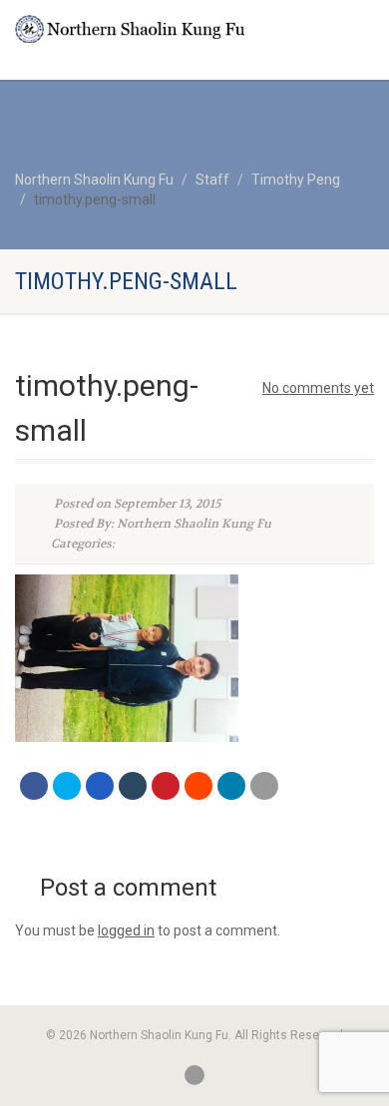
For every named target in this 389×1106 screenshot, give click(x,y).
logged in (126, 930)
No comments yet (318, 388)
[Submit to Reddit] (198, 786)
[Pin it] (166, 786)
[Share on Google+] (100, 786)
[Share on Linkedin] (231, 786)
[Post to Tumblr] (133, 786)
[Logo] (129, 29)
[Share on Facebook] (34, 786)
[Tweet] (67, 786)
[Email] (264, 786)
